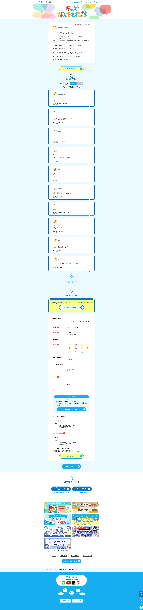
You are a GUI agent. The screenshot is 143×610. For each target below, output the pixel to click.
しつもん (57, 420)
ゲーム (54, 556)
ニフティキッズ (41, 569)
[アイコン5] (69, 348)
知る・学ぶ (63, 556)
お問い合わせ (88, 2)
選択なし (77, 327)
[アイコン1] (69, 345)
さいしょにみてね (76, 2)
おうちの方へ (99, 2)
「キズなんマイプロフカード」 (62, 403)
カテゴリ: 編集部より (55, 569)
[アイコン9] (69, 351)
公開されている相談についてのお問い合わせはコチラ (71, 281)
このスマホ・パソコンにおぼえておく (62, 448)
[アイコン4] (87, 345)
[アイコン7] (81, 348)
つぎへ (75, 276)
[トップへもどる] (141, 607)
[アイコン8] (87, 348)
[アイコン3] (81, 345)
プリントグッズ (87, 556)
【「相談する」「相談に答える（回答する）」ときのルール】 (63, 302)
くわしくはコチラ (77, 451)
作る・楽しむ (75, 556)
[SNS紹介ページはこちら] (71, 580)
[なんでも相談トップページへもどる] (71, 11)
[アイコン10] (75, 351)
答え (56, 423)
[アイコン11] (81, 351)
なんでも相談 (48, 569)
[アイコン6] (75, 348)
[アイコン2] (75, 345)
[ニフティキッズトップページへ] (45, 2)
